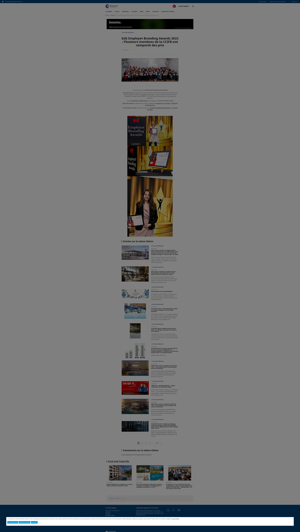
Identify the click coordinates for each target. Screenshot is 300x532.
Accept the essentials (25, 522)
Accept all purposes (12, 522)
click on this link (175, 518)
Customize (34, 522)
